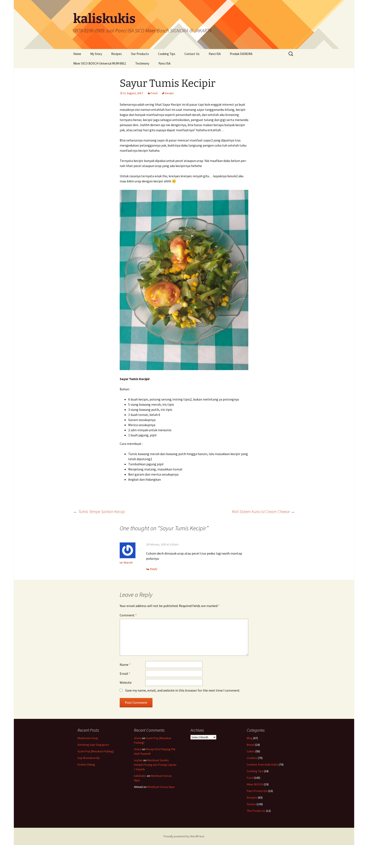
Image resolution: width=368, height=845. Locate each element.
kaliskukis (140, 776)
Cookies (252, 758)
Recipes (116, 54)
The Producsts (256, 811)
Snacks (251, 804)
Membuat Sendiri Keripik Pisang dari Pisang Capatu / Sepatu (155, 764)
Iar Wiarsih (126, 562)
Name (125, 664)
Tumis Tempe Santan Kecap (99, 511)
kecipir (169, 93)
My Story (96, 54)
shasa (137, 738)
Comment (128, 615)
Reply (153, 569)
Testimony (142, 63)
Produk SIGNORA (241, 54)
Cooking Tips (166, 54)
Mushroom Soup (88, 738)
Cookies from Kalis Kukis (262, 764)
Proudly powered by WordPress (184, 836)
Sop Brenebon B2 (89, 758)
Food (154, 93)
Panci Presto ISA (257, 791)
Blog (250, 738)
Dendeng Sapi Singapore (93, 745)
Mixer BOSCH (255, 784)
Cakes (251, 751)
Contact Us (192, 54)
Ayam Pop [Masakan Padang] (96, 751)
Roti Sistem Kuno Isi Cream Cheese (263, 511)
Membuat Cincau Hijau (161, 787)
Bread (250, 745)
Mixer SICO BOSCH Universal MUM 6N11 (99, 63)
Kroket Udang (86, 764)
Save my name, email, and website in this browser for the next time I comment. (182, 690)
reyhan (138, 760)
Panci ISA (215, 54)
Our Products (140, 54)
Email (125, 673)
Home (77, 54)
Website (126, 682)
